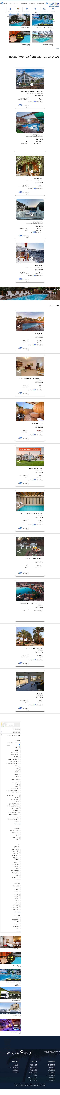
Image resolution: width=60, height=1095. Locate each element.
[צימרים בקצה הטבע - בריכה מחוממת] (10, 980)
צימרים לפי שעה (33, 1074)
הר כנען (20, 983)
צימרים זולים (34, 1066)
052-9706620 (39, 139)
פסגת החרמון (38, 265)
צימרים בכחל (52, 1069)
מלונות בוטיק (15, 1071)
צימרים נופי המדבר (37, 693)
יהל (28, 93)
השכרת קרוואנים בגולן (16, 1000)
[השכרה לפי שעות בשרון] (10, 1030)
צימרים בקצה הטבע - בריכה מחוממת (13, 982)
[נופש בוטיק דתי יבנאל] (30, 132)
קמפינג (35, 1075)
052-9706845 (39, 517)
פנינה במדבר (38, 333)
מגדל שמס (19, 1016)
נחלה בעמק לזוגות (37, 423)
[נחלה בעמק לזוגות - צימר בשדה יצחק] (30, 421)
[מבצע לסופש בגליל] (10, 964)
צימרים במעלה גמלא (50, 1080)
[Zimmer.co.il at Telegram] (17, 1052)
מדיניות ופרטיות (7, 1039)
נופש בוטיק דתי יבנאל (36, 135)
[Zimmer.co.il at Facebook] (30, 1052)
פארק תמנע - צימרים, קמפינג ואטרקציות (31, 603)
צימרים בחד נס (51, 1066)
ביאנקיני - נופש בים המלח (35, 468)
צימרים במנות (52, 1079)
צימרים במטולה (51, 1071)
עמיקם (27, 180)
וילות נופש (16, 1064)
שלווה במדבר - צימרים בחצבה (34, 558)
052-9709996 (39, 472)
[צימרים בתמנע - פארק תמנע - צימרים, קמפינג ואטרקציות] (30, 601)
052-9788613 (39, 607)
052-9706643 (39, 697)
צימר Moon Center (17, 1015)
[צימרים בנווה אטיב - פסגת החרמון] (30, 263)
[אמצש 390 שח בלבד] (10, 947)
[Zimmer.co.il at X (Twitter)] (12, 1052)
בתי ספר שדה (33, 1079)
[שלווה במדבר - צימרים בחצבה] (30, 556)
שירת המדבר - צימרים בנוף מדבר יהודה (31, 513)
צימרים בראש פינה (51, 1075)
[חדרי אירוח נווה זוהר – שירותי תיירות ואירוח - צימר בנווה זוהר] (30, 376)
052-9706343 (39, 96)
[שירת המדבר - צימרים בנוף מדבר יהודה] (30, 511)
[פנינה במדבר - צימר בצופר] (30, 330)
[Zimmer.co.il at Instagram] (26, 1052)
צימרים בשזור (52, 1067)
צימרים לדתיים (33, 1069)
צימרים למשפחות (33, 1072)
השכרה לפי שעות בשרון (16, 1032)
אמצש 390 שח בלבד (16, 948)
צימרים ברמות (52, 1077)
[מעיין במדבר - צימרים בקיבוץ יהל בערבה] (30, 89)
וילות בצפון (16, 1066)
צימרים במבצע (33, 1064)
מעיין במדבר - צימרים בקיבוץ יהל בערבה (31, 91)
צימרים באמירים (51, 1064)
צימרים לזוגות (34, 1071)
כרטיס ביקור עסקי (7, 1048)
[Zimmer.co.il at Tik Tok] (8, 1052)
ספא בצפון (16, 1069)
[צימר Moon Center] (10, 1014)
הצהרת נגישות (7, 1045)
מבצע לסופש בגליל (17, 965)
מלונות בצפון (15, 1072)
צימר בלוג (7, 1046)
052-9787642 (39, 562)
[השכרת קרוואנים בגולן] (10, 998)
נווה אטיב (27, 267)
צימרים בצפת (52, 1074)
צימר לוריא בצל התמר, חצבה (34, 648)
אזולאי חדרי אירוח (37, 222)
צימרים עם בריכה (33, 1080)
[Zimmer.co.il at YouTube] (21, 1050)
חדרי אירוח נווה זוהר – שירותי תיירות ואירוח (30, 378)
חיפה (20, 950)
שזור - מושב (19, 966)
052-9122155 (39, 382)
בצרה (20, 1033)
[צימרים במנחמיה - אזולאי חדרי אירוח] (30, 219)
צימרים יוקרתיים (33, 1067)
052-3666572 (39, 337)
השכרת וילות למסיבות (13, 1067)
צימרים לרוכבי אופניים (32, 1077)
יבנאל (27, 136)
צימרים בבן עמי (51, 1072)
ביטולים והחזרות (7, 1041)
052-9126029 (39, 183)
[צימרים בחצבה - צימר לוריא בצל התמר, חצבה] (30, 646)
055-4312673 (39, 427)
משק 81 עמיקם (38, 178)
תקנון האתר (7, 1043)
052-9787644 (39, 652)
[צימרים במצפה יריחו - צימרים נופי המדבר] (30, 691)
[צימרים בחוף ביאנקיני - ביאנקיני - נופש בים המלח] (30, 466)
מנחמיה (27, 223)
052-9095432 (39, 270)
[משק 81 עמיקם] (30, 176)
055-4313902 (39, 226)
